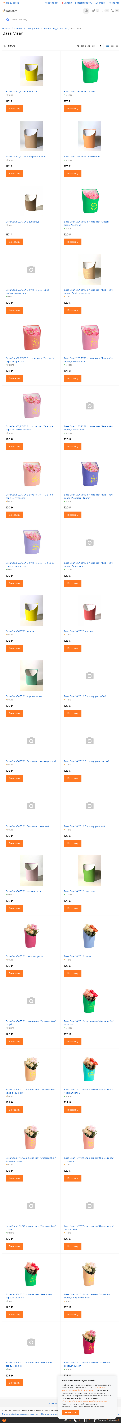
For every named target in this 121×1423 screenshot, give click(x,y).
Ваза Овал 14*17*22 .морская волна (24, 696)
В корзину (14, 108)
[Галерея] (112, 46)
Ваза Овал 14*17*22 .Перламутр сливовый (27, 826)
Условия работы (83, 2)
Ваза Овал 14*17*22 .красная (78, 631)
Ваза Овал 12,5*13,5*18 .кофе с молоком (26, 156)
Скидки (68, 2)
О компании (51, 2)
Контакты (114, 2)
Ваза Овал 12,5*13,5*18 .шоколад (22, 221)
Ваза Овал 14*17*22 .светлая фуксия (24, 956)
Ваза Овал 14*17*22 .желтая (20, 631)
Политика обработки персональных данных (20, 1414)
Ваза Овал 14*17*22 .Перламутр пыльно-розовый (31, 761)
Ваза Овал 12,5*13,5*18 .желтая (21, 91)
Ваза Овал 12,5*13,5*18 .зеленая (80, 91)
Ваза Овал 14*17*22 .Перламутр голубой (85, 696)
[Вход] (86, 11)
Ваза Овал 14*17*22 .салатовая (79, 891)
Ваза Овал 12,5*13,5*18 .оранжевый (82, 156)
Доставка (100, 2)
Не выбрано (12, 2)
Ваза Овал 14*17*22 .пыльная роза (23, 891)
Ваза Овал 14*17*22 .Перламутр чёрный (84, 826)
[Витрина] (107, 46)
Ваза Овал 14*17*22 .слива (77, 956)
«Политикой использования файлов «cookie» (84, 1401)
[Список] (117, 46)
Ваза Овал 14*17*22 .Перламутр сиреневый (86, 761)
